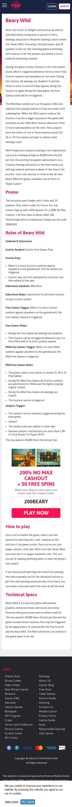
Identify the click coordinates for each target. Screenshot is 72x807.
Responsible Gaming (52, 728)
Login (52, 6)
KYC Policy (11, 737)
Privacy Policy (47, 715)
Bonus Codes (13, 680)
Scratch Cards (13, 733)
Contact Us (46, 707)
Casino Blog (46, 685)
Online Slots (12, 676)
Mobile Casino (48, 711)
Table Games (47, 693)
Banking (44, 702)
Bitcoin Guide (47, 698)
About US (45, 680)
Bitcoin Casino (14, 728)
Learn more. (11, 802)
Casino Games (14, 707)
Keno (42, 724)
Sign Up (64, 6)
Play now (36, 513)
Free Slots (45, 689)
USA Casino (46, 733)
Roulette (10, 693)
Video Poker (12, 685)
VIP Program (13, 715)
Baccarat (10, 702)
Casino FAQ (12, 698)
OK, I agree (27, 802)
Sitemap (44, 676)
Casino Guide (47, 720)
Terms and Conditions (19, 724)
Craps (8, 720)
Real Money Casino (17, 689)
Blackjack (11, 711)
